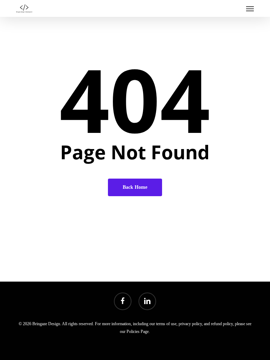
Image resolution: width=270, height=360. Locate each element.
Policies (133, 331)
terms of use (166, 323)
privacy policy (190, 323)
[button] (250, 8)
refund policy (222, 323)
